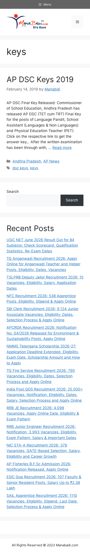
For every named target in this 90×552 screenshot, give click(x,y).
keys (34, 168)
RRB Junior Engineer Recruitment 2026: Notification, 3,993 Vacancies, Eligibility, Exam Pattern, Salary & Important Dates (42, 432)
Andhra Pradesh (26, 161)
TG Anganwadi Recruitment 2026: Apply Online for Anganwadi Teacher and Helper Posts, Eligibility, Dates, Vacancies (43, 264)
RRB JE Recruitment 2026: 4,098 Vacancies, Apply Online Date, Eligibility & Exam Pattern (43, 413)
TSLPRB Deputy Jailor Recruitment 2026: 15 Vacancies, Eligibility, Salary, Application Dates (45, 283)
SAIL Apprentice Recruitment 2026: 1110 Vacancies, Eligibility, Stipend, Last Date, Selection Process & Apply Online (42, 501)
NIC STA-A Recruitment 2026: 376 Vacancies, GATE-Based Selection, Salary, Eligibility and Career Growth (44, 451)
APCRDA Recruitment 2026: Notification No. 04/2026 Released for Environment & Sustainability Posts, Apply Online (43, 333)
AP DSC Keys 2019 (40, 79)
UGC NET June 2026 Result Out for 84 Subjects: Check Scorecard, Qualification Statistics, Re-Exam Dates (42, 245)
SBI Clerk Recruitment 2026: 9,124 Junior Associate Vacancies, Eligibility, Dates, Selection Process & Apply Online (42, 314)
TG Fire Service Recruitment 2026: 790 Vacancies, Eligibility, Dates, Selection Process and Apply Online (41, 376)
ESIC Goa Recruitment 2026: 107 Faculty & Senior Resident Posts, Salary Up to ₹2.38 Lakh (44, 482)
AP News (51, 161)
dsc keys (20, 168)
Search (13, 191)
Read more (62, 147)
